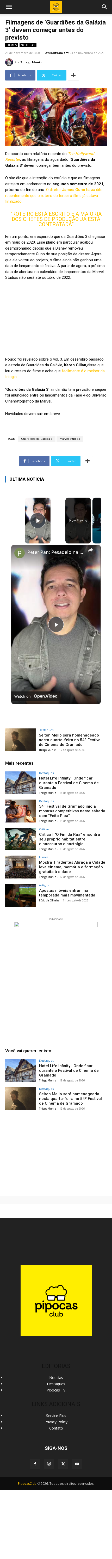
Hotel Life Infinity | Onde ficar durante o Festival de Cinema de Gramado (69, 783)
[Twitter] (63, 1464)
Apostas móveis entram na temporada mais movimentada (67, 893)
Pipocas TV (56, 1390)
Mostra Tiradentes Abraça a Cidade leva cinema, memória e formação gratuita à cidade (72, 867)
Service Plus (56, 1415)
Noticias (28, 45)
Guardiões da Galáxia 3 (36, 439)
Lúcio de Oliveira (49, 900)
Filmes (12, 45)
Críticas (44, 829)
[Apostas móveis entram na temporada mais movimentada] (20, 895)
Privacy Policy (56, 1421)
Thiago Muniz (31, 62)
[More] (73, 75)
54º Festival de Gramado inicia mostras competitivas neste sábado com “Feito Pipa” (72, 811)
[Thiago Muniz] (10, 62)
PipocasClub (27, 1483)
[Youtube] (77, 1464)
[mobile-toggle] (9, 7)
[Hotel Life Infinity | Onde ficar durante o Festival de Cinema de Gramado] (20, 782)
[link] (19, 553)
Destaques (46, 729)
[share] (90, 549)
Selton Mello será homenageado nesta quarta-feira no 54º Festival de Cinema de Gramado (70, 740)
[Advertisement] (56, 1152)
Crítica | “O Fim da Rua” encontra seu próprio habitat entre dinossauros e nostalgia (69, 839)
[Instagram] (49, 1464)
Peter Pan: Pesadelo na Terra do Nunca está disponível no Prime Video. (55, 552)
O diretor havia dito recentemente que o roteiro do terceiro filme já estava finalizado (54, 195)
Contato (56, 1428)
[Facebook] (35, 1464)
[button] (104, 7)
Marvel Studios (70, 439)
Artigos (44, 885)
